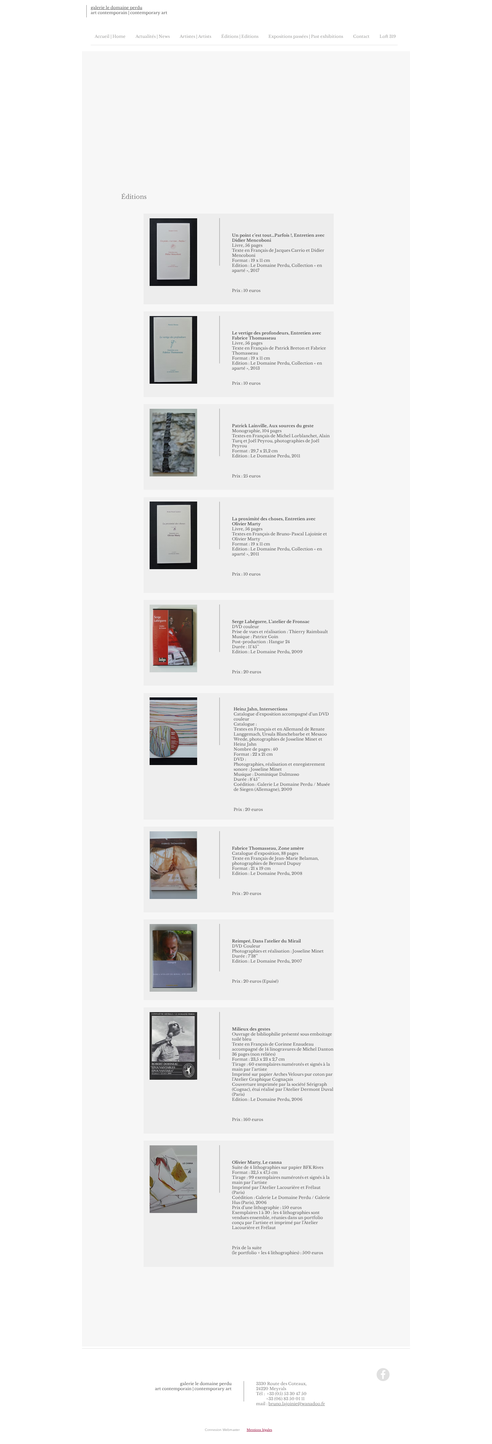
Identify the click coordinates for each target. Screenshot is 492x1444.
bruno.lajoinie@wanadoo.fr (296, 1403)
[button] (259, 1430)
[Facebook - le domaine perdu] (383, 1374)
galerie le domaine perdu (116, 7)
